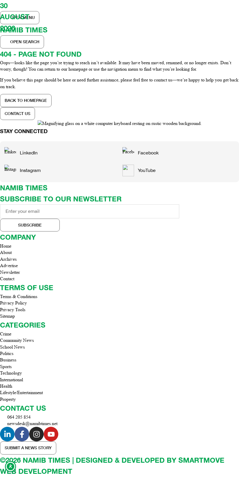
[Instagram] (36, 434)
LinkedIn (29, 152)
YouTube (147, 170)
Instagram (30, 170)
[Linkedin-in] (7, 434)
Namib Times (24, 188)
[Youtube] (51, 434)
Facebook (148, 152)
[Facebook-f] (22, 434)
